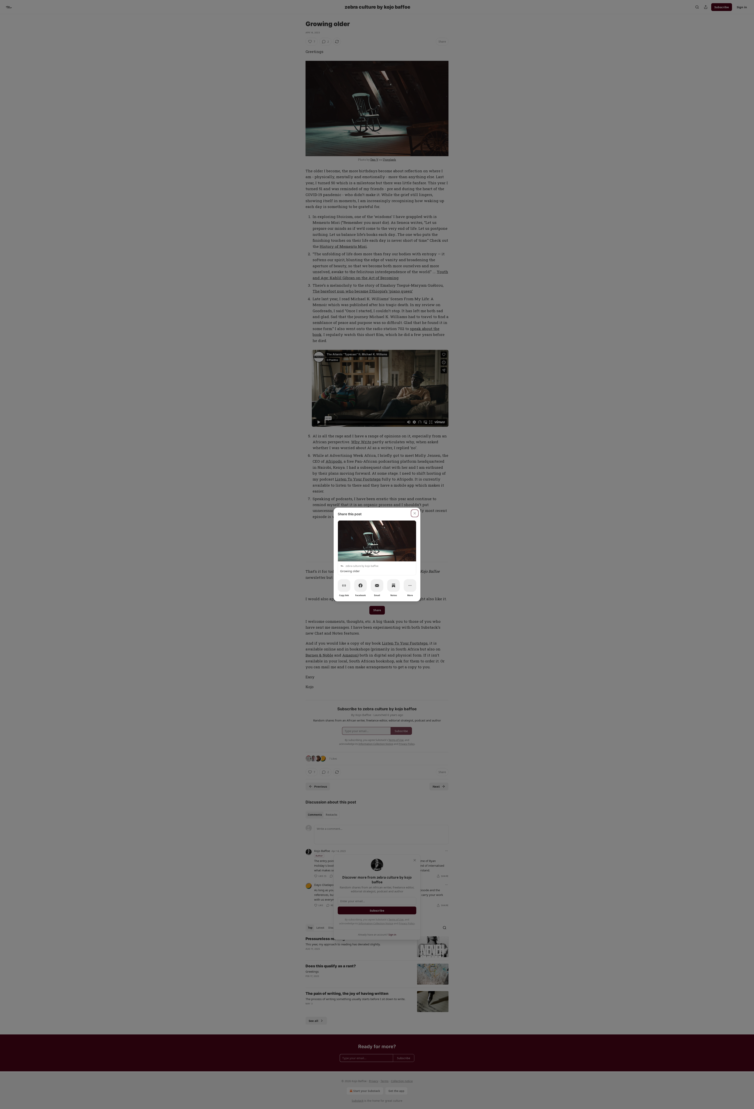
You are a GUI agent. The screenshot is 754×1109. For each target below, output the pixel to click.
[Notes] (393, 585)
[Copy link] (344, 585)
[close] (415, 513)
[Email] (377, 585)
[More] (410, 585)
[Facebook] (360, 585)
